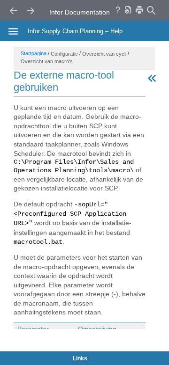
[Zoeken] (150, 10)
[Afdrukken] (139, 9)
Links (80, 358)
